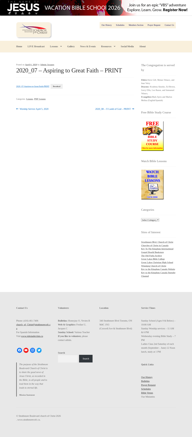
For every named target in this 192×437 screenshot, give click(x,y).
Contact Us (169, 25)
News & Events (88, 46)
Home (19, 46)
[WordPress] (32, 350)
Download (56, 86)
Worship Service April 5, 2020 (34, 109)
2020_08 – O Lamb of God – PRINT (113, 109)
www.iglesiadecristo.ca (32, 336)
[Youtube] (26, 350)
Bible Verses (147, 393)
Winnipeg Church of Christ (153, 266)
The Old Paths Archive (151, 256)
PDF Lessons (40, 99)
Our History (107, 25)
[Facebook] (19, 350)
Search (61, 353)
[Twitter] (39, 350)
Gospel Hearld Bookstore (152, 252)
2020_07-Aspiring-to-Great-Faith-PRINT (32, 86)
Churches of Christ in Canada (154, 245)
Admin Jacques (47, 65)
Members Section (136, 25)
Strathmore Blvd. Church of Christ (157, 242)
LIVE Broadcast (36, 46)
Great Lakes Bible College (153, 259)
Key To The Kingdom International (157, 249)
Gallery (71, 46)
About (142, 46)
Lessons (54, 46)
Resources (106, 46)
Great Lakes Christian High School (157, 262)
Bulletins (145, 381)
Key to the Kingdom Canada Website (158, 269)
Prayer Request (154, 25)
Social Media (127, 46)
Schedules (120, 25)
